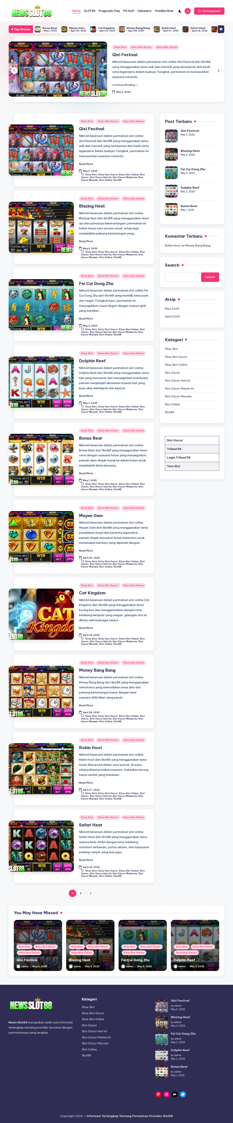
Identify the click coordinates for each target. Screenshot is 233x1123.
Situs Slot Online (167, 47)
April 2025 (172, 316)
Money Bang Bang (101, 28)
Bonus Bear (90, 438)
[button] (209, 11)
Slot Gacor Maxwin (178, 396)
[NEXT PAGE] (90, 893)
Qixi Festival (124, 54)
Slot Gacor (172, 372)
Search (172, 264)
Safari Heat (161, 28)
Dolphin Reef (92, 360)
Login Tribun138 (179, 457)
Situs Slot (120, 47)
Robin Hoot (132, 28)
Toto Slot (173, 466)
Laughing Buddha (193, 28)
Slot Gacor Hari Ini (100, 177)
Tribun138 (174, 449)
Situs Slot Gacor (141, 47)
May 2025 (172, 308)
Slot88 (117, 180)
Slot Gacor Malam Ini (125, 177)
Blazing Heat (92, 206)
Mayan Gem (40, 28)
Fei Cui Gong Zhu (96, 283)
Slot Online (105, 180)
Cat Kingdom (69, 28)
